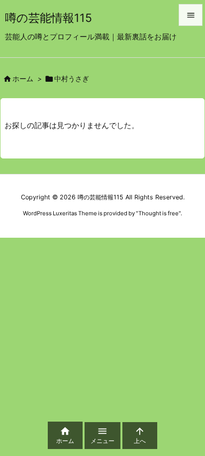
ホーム (22, 79)
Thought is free (158, 213)
